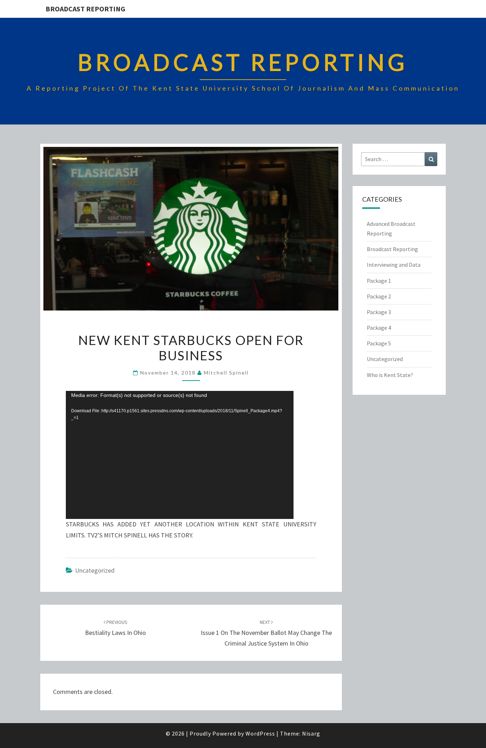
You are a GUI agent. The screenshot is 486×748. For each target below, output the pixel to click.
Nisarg (311, 733)
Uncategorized (95, 570)
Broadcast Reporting (85, 8)
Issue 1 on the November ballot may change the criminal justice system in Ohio (266, 633)
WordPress (260, 733)
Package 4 (379, 327)
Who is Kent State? (390, 374)
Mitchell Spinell (226, 373)
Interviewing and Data (394, 264)
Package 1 (379, 280)
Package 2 (379, 296)
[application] (180, 455)
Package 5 (379, 343)
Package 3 (379, 311)
